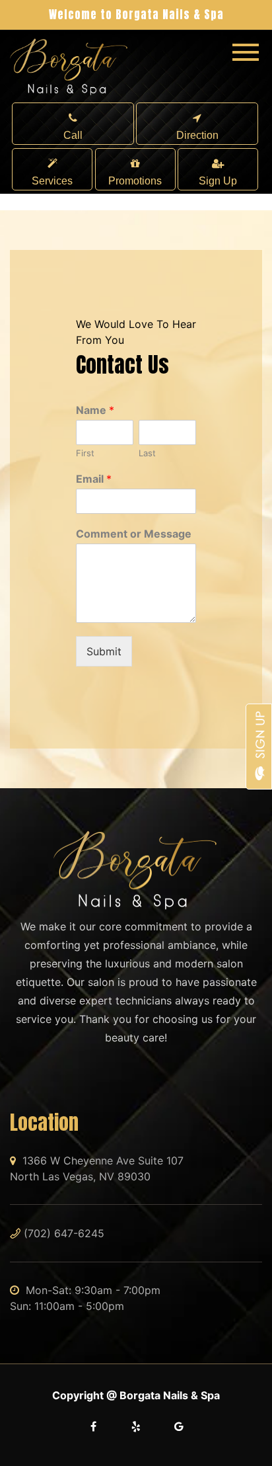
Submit (103, 651)
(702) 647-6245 (64, 1233)
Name (95, 410)
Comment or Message (133, 533)
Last (147, 453)
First (85, 453)
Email (94, 478)
